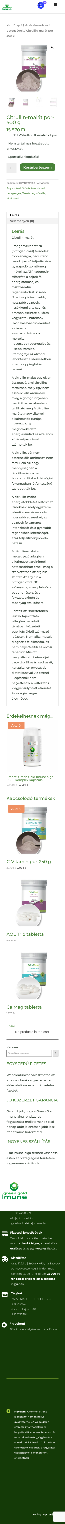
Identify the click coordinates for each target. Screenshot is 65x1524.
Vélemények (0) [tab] (22, 221)
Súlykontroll (13, 188)
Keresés (12, 1047)
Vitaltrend (12, 198)
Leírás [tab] (14, 215)
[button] (53, 47)
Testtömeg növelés (33, 193)
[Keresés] (55, 1053)
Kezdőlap (13, 25)
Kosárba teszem (37, 167)
